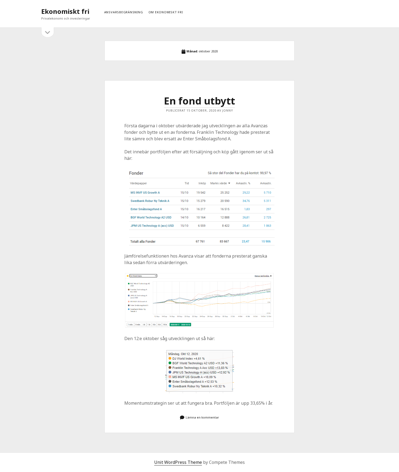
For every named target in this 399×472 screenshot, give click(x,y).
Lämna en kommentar (202, 417)
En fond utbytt (199, 100)
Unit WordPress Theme (178, 462)
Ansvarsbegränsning (123, 12)
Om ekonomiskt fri (165, 12)
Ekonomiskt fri (65, 11)
